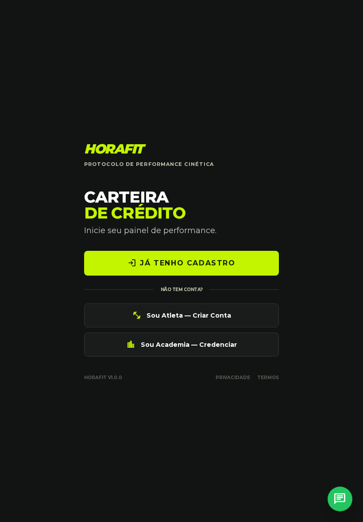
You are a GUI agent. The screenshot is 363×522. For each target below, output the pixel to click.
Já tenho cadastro (181, 263)
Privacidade (233, 377)
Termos (268, 377)
